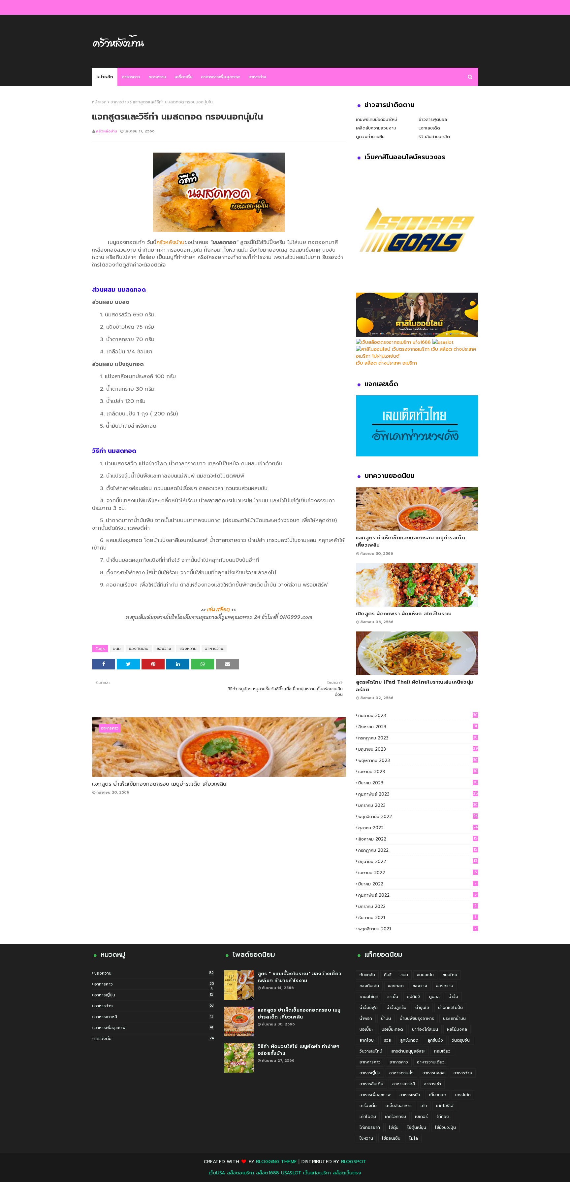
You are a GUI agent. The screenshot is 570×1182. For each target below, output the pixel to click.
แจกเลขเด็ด (429, 128)
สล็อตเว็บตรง (347, 1172)
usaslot (291, 1172)
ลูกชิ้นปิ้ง (435, 1040)
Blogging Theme (276, 1161)
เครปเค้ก (463, 1095)
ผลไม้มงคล (457, 1029)
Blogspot (353, 1161)
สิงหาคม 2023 (417, 727)
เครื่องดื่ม (154, 1039)
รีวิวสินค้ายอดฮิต (434, 136)
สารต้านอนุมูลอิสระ (408, 1051)
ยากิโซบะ (367, 1040)
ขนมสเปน (425, 975)
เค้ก (424, 1106)
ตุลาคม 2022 (418, 828)
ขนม (117, 649)
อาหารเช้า (432, 1084)
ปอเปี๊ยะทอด (392, 1029)
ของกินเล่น (138, 649)
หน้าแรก (99, 102)
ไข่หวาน (366, 1138)
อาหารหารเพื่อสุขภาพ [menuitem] (220, 77)
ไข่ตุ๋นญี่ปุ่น (416, 1127)
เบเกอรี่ (421, 1117)
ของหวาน (188, 649)
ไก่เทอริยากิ (370, 1127)
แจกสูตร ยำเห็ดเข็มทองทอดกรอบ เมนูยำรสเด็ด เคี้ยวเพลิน (159, 784)
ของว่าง (164, 649)
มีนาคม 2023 (417, 783)
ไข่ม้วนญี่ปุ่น (445, 1127)
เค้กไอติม (368, 1117)
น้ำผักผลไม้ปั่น (450, 1008)
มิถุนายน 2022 (417, 861)
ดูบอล (434, 997)
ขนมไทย (450, 975)
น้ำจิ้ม (453, 997)
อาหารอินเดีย (371, 1084)
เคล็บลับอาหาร (399, 1106)
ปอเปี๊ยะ (366, 1029)
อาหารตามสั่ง (401, 1073)
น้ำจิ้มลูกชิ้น (396, 1008)
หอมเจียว (442, 1051)
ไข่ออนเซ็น (391, 1138)
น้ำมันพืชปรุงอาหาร (417, 1018)
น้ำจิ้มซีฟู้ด (369, 1008)
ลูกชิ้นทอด (409, 1040)
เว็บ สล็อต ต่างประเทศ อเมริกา (386, 363)
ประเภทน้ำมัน (454, 1018)
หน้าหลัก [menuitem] (104, 77)
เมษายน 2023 (417, 772)
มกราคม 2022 (417, 906)
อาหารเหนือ (409, 1095)
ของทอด (396, 986)
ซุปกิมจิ (413, 997)
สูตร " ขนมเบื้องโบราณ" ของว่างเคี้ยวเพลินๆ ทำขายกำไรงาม (299, 977)
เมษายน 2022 (417, 873)
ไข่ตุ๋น (393, 1127)
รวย (387, 1040)
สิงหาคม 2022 (417, 839)
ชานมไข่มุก (369, 997)
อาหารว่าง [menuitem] (257, 77)
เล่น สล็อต (218, 609)
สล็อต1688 (267, 1172)
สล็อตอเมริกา (240, 1172)
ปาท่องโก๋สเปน (425, 1029)
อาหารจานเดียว (431, 1062)
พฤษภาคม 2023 (417, 760)
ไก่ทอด (443, 1117)
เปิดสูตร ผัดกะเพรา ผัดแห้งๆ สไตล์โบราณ (404, 613)
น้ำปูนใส (422, 1008)
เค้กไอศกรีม (395, 1117)
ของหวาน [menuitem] (157, 77)
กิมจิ (388, 975)
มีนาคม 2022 (417, 884)
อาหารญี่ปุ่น (153, 995)
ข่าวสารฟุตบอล (433, 119)
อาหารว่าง (120, 102)
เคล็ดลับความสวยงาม (376, 128)
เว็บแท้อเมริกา (317, 1172)
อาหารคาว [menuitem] (131, 77)
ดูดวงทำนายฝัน (370, 136)
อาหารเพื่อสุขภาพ (153, 1028)
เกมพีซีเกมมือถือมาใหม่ (376, 119)
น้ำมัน (386, 1018)
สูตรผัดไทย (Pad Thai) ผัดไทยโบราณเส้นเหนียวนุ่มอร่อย (414, 685)
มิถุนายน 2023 (418, 749)
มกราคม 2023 (417, 805)
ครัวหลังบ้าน (106, 131)
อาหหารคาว (370, 1062)
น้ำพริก (366, 1018)
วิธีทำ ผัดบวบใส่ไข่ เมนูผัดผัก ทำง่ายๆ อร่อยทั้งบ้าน (298, 1050)
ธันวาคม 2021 (417, 917)
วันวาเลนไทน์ (371, 1051)
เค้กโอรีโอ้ (445, 1106)
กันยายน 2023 (417, 715)
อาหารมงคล (434, 1073)
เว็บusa (217, 1172)
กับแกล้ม (367, 975)
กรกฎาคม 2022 (417, 850)
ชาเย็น (392, 997)
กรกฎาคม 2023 (417, 738)
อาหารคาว (154, 984)
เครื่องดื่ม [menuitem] (183, 77)
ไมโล (413, 1138)
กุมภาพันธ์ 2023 (418, 794)
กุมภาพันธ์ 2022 (417, 895)
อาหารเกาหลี (153, 1017)
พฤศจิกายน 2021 (417, 929)
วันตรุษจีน (461, 1040)
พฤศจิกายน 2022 (418, 816)
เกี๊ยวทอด (437, 1095)
